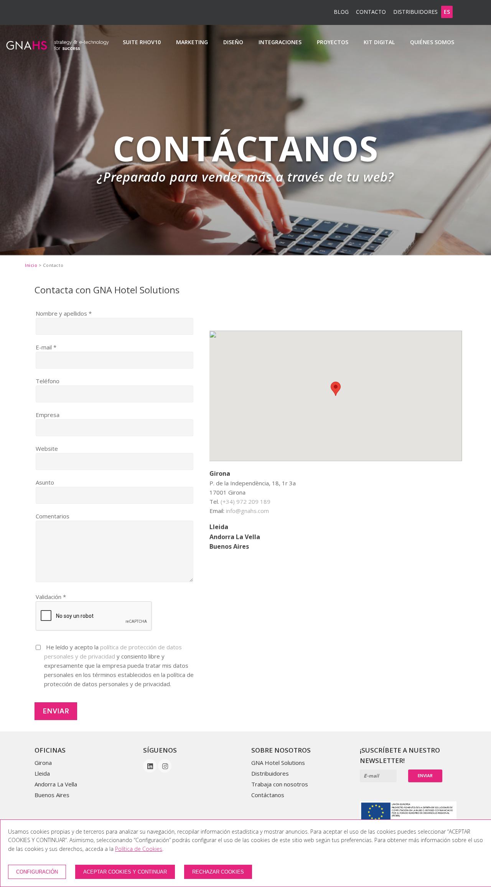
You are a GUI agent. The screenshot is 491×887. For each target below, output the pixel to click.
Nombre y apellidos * (64, 313)
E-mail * (46, 347)
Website (47, 448)
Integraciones (280, 42)
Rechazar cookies (218, 872)
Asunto (45, 482)
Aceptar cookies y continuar (125, 872)
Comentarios (52, 516)
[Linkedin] (150, 767)
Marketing (192, 42)
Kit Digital (379, 42)
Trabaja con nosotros (279, 784)
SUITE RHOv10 (142, 42)
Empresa (47, 415)
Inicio (32, 265)
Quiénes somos (432, 42)
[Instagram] (164, 767)
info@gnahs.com (247, 511)
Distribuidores (415, 11)
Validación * (51, 597)
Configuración (37, 872)
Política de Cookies (138, 848)
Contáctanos (267, 795)
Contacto (371, 11)
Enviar (56, 711)
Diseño (233, 42)
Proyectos (332, 42)
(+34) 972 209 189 (245, 501)
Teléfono (47, 381)
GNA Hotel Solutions (278, 762)
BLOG (341, 11)
